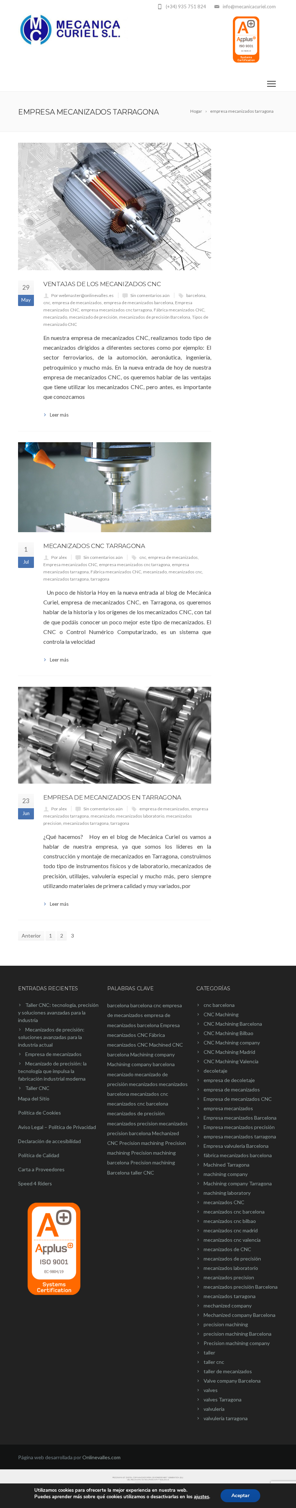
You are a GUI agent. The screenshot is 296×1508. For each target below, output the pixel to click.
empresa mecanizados (228, 1108)
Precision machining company (237, 1343)
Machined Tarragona (226, 1165)
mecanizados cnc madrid (231, 1230)
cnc (46, 302)
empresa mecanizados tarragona (240, 1136)
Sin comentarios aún (150, 295)
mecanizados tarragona (66, 579)
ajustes (201, 1497)
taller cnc (214, 1362)
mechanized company (228, 1305)
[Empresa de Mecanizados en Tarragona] (114, 735)
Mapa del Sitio (33, 1098)
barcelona (195, 295)
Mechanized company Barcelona (239, 1315)
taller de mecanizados (228, 1371)
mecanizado (55, 317)
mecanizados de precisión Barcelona (154, 317)
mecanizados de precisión (136, 1113)
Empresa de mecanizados (53, 1054)
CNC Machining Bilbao (228, 1033)
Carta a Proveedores (41, 1169)
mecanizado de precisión (93, 317)
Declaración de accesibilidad (49, 1141)
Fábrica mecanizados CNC (179, 310)
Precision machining (141, 1143)
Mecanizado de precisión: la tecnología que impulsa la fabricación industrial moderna (52, 1071)
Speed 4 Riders (35, 1183)
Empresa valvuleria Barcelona (236, 1146)
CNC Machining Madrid (229, 1052)
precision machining (226, 1324)
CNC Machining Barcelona (233, 1024)
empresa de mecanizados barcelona (138, 302)
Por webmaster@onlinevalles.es (82, 295)
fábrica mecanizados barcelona (238, 1155)
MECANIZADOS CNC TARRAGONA (94, 546)
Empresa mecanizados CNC (70, 564)
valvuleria (214, 1409)
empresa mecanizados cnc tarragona (116, 310)
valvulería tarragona (226, 1418)
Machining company (152, 1054)
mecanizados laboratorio (140, 816)
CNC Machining (221, 1014)
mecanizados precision (132, 1123)
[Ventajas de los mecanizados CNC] (114, 206)
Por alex (59, 557)
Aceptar (240, 1495)
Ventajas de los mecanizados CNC (102, 284)
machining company (226, 1174)
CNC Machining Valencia (231, 1061)
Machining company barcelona (141, 1064)
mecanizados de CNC (227, 1249)
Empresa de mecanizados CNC (238, 1099)
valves (211, 1390)
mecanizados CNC (224, 1202)
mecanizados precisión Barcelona (241, 1287)
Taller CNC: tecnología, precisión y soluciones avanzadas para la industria (58, 1012)
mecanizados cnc (185, 571)
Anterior (31, 935)
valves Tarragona (222, 1399)
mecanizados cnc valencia (232, 1240)
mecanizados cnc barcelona (137, 1103)
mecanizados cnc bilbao (230, 1221)
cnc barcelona (219, 1005)
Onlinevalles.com (101, 1457)
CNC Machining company (232, 1042)
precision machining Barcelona (237, 1334)
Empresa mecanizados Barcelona (240, 1118)
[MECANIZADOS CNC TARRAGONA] (114, 487)
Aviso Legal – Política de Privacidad (57, 1127)
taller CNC (142, 1172)
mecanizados (143, 1084)
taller (209, 1352)
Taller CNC (37, 1088)
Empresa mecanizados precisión (239, 1127)
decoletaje (215, 1071)
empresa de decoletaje (229, 1080)
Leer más (59, 415)
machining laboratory (227, 1193)
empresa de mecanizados (77, 302)
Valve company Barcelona (232, 1381)
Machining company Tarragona (238, 1183)
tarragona (100, 579)
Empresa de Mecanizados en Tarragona (112, 797)
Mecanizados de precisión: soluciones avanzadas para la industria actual (51, 1037)
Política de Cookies (39, 1113)
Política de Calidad (38, 1155)
